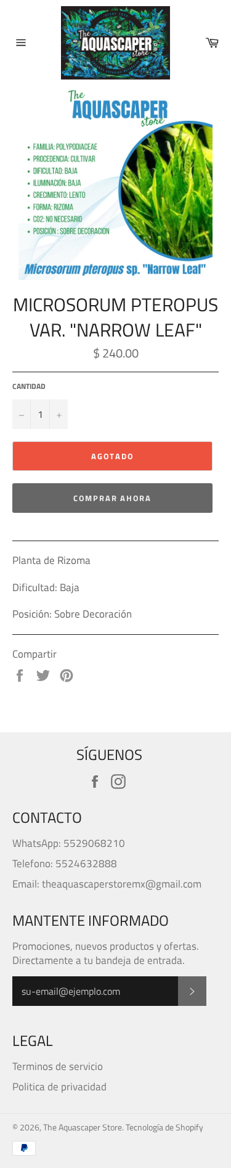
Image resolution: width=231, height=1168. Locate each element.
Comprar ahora (112, 498)
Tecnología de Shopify (164, 1127)
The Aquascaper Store (82, 1127)
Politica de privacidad (59, 1087)
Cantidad (29, 387)
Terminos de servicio (57, 1066)
